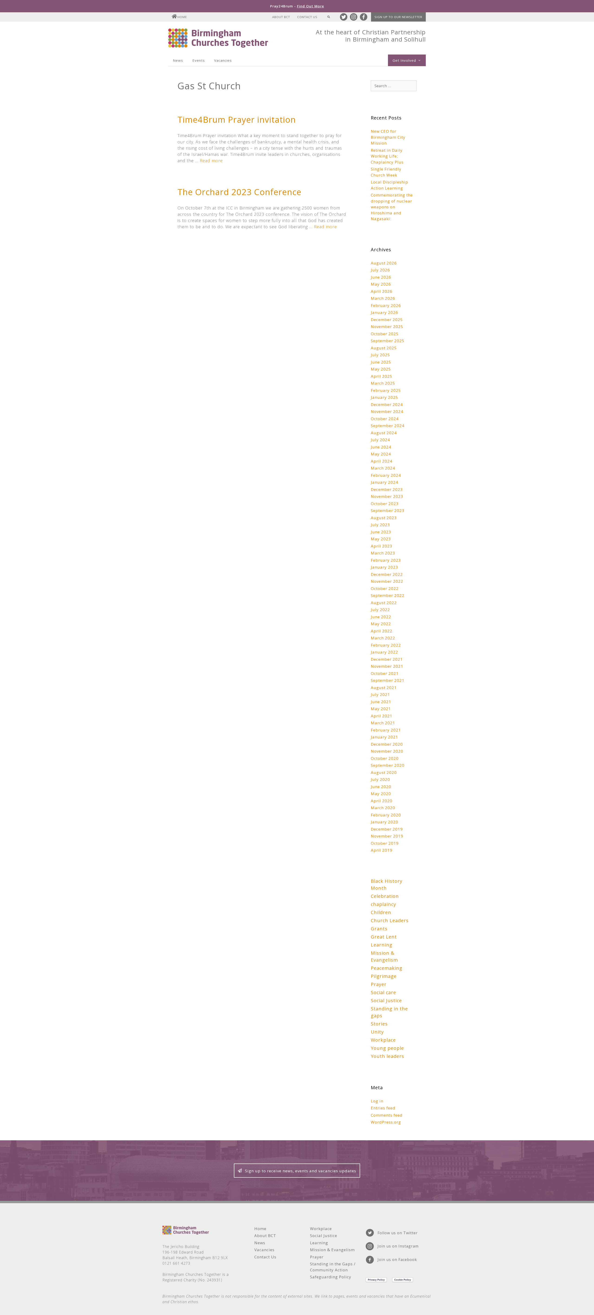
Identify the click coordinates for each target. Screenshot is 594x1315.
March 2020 (383, 807)
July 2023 (380, 524)
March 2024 (383, 468)
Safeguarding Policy (330, 1277)
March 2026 (383, 298)
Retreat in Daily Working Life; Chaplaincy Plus (387, 156)
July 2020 (380, 779)
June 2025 (381, 362)
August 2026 (384, 263)
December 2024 (387, 404)
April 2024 (381, 461)
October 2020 (385, 758)
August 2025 (384, 348)
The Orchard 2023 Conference (239, 192)
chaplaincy (383, 904)
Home (182, 17)
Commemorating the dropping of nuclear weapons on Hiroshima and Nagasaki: (392, 206)
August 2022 (384, 602)
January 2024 (384, 482)
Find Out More (310, 6)
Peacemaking (386, 968)
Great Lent (384, 937)
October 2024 (385, 418)
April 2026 (381, 291)
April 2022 (381, 631)
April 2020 (381, 800)
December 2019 (387, 829)
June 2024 (381, 447)
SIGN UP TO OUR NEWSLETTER (398, 17)
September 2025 (387, 340)
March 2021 (383, 722)
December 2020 (387, 744)
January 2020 (384, 822)
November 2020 (387, 751)
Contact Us (307, 17)
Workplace (383, 1040)
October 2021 (385, 673)
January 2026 (384, 312)
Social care (383, 992)
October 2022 (385, 588)
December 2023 (387, 489)
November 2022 (387, 581)
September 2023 (387, 510)
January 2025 (384, 397)
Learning (381, 945)
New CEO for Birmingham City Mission (388, 137)
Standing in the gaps (389, 1012)
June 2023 (381, 532)
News (178, 60)
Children (381, 912)
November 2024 (387, 411)
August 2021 (384, 687)
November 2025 (387, 326)
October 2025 (385, 333)
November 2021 (387, 666)
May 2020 (381, 793)
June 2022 (381, 616)
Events (198, 60)
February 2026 (386, 305)
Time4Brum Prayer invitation (237, 119)
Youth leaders (387, 1056)
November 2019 (387, 836)
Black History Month (386, 884)
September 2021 (387, 680)
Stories (379, 1024)
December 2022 (387, 574)
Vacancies (223, 60)
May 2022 (381, 623)
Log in (377, 1101)
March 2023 (383, 553)
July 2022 (380, 609)
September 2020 (387, 765)
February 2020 (386, 815)
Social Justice (386, 1000)
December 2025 (387, 319)
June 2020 (381, 786)
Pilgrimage (384, 976)
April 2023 (381, 546)
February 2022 (386, 645)
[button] (297, 1171)
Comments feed (387, 1115)
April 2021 (381, 716)
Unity (377, 1032)
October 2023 (385, 503)
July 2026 (380, 270)
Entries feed (383, 1108)
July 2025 (380, 355)
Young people (387, 1048)
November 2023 (387, 496)
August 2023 (384, 517)
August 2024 (384, 432)
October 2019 (385, 843)
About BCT (281, 17)
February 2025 (386, 390)
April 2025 (381, 376)
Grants (379, 928)
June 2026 (381, 277)
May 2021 (381, 708)
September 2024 (387, 425)
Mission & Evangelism (384, 956)
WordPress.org (386, 1122)
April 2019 (381, 850)
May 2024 (381, 454)
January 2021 (384, 737)
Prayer (379, 984)
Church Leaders (390, 920)
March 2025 (383, 383)
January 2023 (384, 567)
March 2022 (383, 638)
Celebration (385, 896)
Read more (211, 160)
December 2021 (387, 659)
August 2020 (384, 772)
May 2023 (381, 538)
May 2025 (381, 369)
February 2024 (386, 475)
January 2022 (384, 652)
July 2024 (380, 439)
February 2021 (386, 730)
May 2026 (381, 284)
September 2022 (387, 595)
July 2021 (380, 694)
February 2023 (386, 560)
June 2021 (381, 701)
